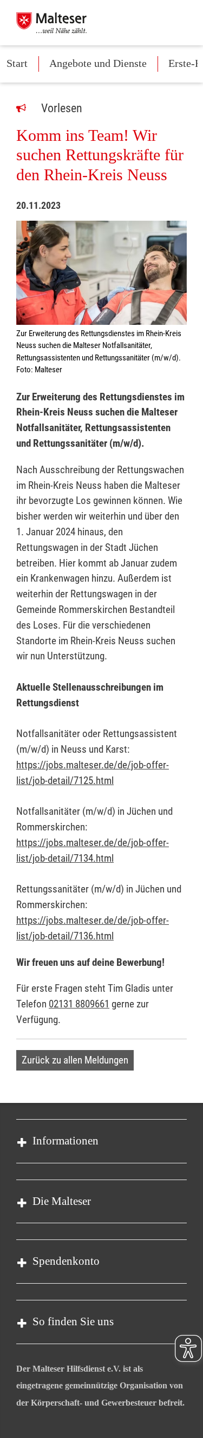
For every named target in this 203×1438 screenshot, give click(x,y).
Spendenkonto (66, 1261)
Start (17, 63)
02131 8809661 (79, 1004)
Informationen (65, 1140)
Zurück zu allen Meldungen (75, 1060)
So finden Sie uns (73, 1321)
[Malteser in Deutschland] (51, 23)
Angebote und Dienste (98, 63)
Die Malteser (61, 1201)
